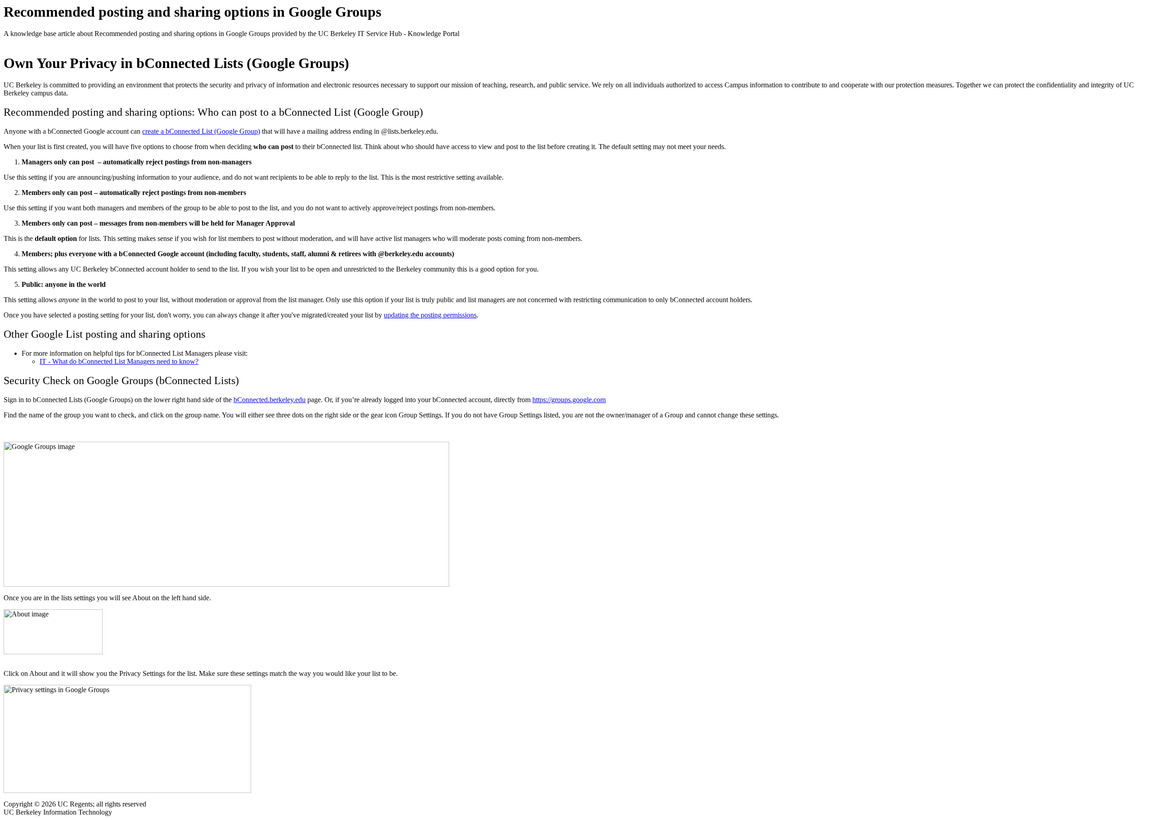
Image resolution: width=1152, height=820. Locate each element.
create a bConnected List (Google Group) (201, 131)
